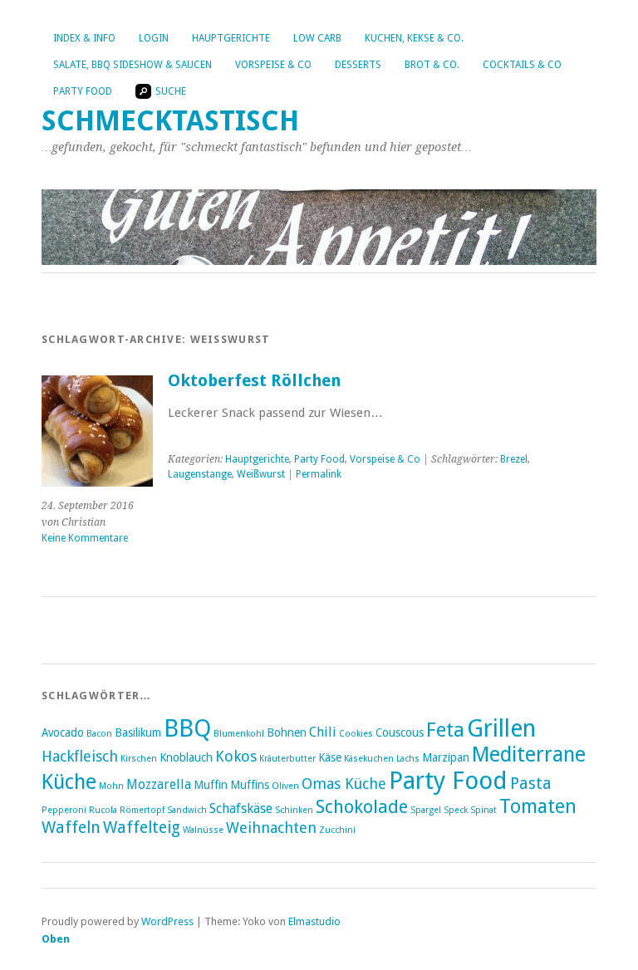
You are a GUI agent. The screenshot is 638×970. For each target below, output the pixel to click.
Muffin (211, 784)
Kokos (236, 756)
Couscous (399, 732)
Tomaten (538, 806)
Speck (456, 810)
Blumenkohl (238, 733)
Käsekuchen (369, 758)
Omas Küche (344, 783)
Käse (329, 757)
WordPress (167, 921)
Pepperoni (64, 810)
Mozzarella (158, 784)
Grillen (501, 728)
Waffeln (71, 827)
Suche (170, 91)
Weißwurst (261, 474)
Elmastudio (314, 921)
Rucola (103, 810)
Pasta (531, 783)
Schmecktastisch (170, 121)
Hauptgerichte (231, 38)
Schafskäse (240, 808)
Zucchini (337, 830)
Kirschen (138, 758)
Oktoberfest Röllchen (254, 380)
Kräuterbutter (287, 758)
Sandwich (187, 810)
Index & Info (84, 38)
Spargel (425, 810)
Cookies (356, 733)
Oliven (285, 786)
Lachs (408, 758)
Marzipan (445, 757)
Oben (56, 939)
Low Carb (317, 38)
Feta (445, 730)
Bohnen (287, 732)
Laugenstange (200, 474)
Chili (322, 732)
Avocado (63, 732)
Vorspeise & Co (273, 65)
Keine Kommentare (85, 538)
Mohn (111, 786)
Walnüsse (203, 830)
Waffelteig (141, 827)
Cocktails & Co (522, 65)
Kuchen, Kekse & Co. (414, 38)
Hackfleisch (80, 756)
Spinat (483, 810)
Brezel (514, 459)
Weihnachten (271, 827)
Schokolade (362, 806)
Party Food (82, 91)
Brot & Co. (432, 65)
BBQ (187, 728)
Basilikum (138, 732)
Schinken (294, 810)
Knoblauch (186, 757)
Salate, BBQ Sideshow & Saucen (132, 65)
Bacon (99, 733)
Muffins (249, 784)
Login (154, 38)
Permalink (318, 474)
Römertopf (142, 810)
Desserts (358, 65)
